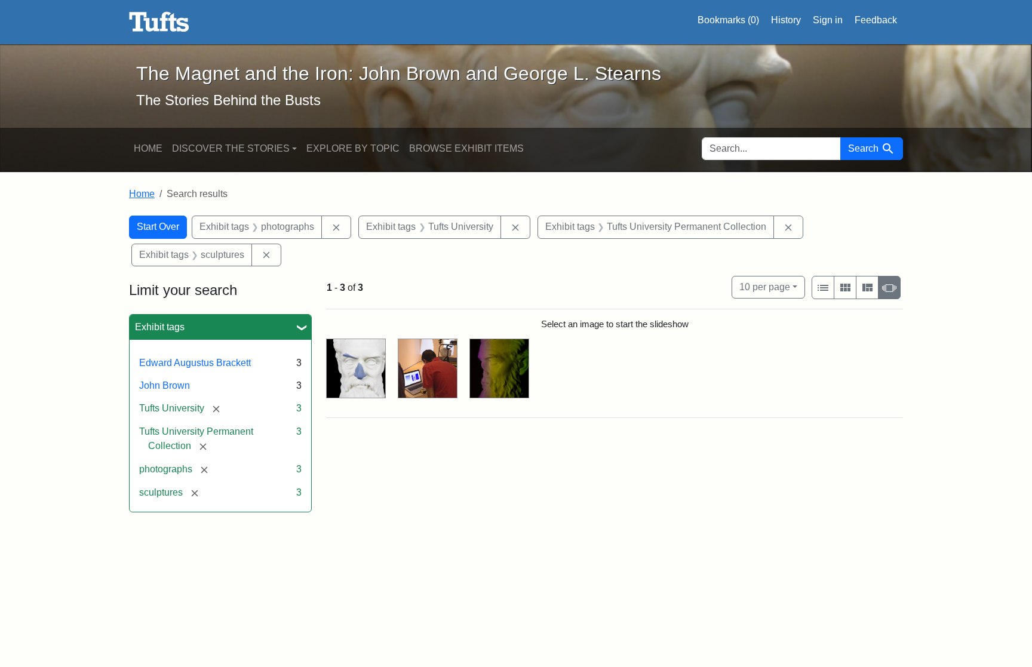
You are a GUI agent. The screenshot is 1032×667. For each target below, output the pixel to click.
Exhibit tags (160, 327)
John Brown (164, 385)
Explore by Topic (353, 148)
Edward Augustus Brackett (195, 363)
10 (764, 286)
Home (148, 148)
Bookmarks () (728, 20)
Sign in (828, 20)
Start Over (158, 227)
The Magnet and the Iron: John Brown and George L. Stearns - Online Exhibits (159, 22)
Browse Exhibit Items (466, 148)
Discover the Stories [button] (231, 148)
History (786, 20)
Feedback (876, 20)
